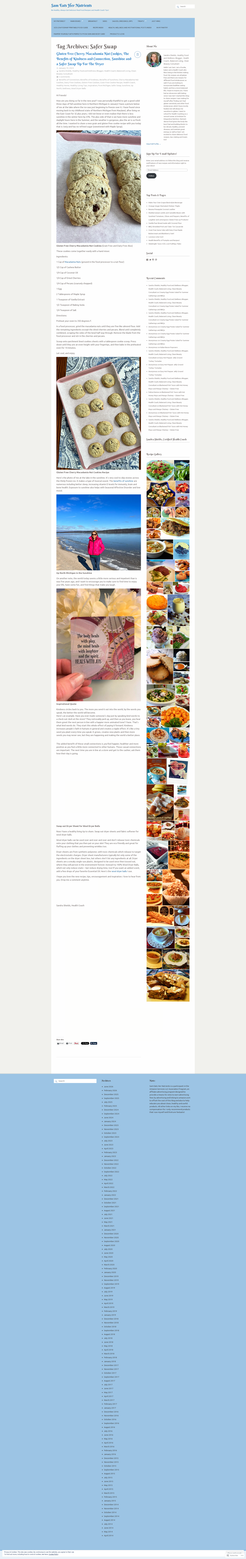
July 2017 (108, 1384)
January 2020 (110, 1272)
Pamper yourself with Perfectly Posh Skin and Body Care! (79, 34)
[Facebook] (147, 260)
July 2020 (108, 1249)
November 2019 (111, 1280)
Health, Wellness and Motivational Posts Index (129, 27)
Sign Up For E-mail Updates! (161, 153)
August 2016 (109, 1427)
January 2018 (110, 1361)
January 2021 (110, 1230)
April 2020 (108, 1261)
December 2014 (111, 1504)
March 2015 (109, 1493)
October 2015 (110, 1466)
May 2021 (108, 1222)
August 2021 (109, 1210)
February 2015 (110, 1497)
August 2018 (109, 1334)
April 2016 (108, 1443)
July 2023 (108, 1141)
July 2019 (108, 1292)
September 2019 (111, 1284)
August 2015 (109, 1473)
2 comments (64, 77)
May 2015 (108, 1485)
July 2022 (108, 1175)
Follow (151, 176)
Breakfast (93, 21)
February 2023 (110, 1152)
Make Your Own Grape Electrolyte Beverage (165, 202)
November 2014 (111, 1508)
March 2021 (109, 1226)
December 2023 (111, 1125)
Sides (105, 21)
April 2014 (108, 1535)
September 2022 (111, 1172)
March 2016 (109, 1446)
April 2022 (108, 1183)
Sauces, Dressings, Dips (122, 21)
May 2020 (108, 1257)
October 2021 (110, 1203)
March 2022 (109, 1187)
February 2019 (110, 1311)
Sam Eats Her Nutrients (71, 5)
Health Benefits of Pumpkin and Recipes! (164, 240)
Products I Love (117, 34)
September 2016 (111, 1423)
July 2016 (108, 1431)
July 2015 (108, 1477)
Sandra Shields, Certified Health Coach (166, 439)
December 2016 (111, 1412)
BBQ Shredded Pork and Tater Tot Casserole (165, 227)
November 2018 (111, 1323)
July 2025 (108, 1102)
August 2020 (109, 1245)
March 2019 (109, 1307)
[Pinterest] (156, 260)
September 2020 (111, 1241)
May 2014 (108, 1532)
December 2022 (111, 1160)
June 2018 (108, 1342)
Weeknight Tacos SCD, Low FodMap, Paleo (164, 244)
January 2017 (110, 1408)
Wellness (66, 88)
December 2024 (111, 1110)
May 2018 (108, 1346)
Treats (141, 21)
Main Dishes (75, 21)
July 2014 (108, 1524)
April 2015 (108, 1489)
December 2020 (111, 1234)
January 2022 (110, 1195)
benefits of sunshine (124, 481)
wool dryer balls (119, 871)
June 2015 (108, 1481)
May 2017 (108, 1392)
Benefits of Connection (69, 80)
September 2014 (111, 1516)
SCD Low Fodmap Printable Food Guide (71, 27)
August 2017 (109, 1381)
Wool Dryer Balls (78, 88)
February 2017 (110, 1404)
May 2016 (108, 1439)
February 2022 (110, 1191)
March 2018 (109, 1354)
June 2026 (108, 1086)
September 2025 (111, 1098)
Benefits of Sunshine (108, 80)
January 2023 (110, 1156)
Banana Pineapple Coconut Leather (161, 209)
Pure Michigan (104, 85)
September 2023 (111, 1137)
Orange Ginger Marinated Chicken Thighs (164, 206)
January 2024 (110, 1121)
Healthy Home (62, 85)
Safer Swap (116, 85)
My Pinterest (59, 21)
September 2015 (111, 1470)
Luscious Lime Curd (155, 237)
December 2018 (111, 1319)
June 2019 (108, 1296)
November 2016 (111, 1415)
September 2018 (111, 1330)
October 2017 (110, 1373)
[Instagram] (153, 260)
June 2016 (108, 1435)
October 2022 (110, 1168)
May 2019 (108, 1299)
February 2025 (110, 1106)
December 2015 (111, 1458)
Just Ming (156, 21)
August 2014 (109, 1520)
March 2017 (109, 1400)
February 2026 (110, 1090)
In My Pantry (162, 27)
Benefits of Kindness (89, 80)
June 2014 (108, 1528)
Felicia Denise (153, 392)
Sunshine (126, 85)
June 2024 (108, 1117)
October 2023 (110, 1133)
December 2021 (111, 1199)
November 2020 (111, 1237)
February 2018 (110, 1357)
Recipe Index (98, 27)
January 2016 (110, 1454)
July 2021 (108, 1214)
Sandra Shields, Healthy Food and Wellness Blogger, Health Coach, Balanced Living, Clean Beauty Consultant (168, 288)
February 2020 (110, 1268)
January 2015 (110, 1501)
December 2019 (111, 1276)
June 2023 (108, 1145)
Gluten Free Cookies (90, 82)
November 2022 (111, 1164)
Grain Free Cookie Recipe (111, 82)
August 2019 (109, 1288)
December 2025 (111, 1094)
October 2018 (110, 1326)
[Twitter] (150, 260)
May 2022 (108, 1179)
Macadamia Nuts (73, 262)
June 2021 (108, 1218)
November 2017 (111, 1369)
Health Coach (129, 82)
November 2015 (111, 1462)
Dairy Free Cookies (72, 82)
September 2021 (111, 1206)
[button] (160, 470)
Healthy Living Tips (78, 85)
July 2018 (108, 1338)
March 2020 (109, 1265)
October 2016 (110, 1419)
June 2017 (108, 1388)
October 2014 (110, 1512)
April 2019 (108, 1303)
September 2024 (111, 1114)
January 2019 (110, 1315)
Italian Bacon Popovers (169, 347)
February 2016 (110, 1450)
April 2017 (108, 1396)
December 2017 (111, 1365)
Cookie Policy (53, 1554)
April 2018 (108, 1350)
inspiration (92, 85)
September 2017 (111, 1377)
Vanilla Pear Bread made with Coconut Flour (165, 223)
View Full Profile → (153, 144)
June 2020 (108, 1253)
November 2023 (111, 1129)
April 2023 (108, 1148)
